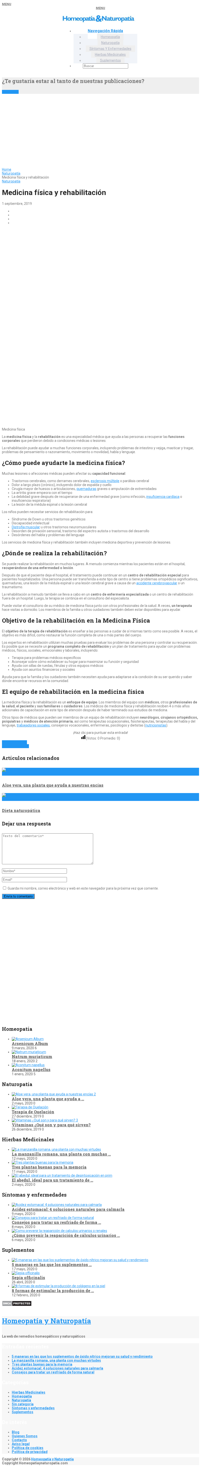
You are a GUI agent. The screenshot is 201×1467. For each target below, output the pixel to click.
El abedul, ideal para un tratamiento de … (52, 1180)
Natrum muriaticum (32, 1056)
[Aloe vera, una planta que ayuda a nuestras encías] (54, 1094)
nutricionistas (155, 725)
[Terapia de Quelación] (30, 1107)
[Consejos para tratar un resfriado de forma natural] (53, 1218)
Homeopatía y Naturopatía (46, 1320)
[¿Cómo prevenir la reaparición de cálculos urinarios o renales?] (59, 1231)
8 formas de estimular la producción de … (53, 1290)
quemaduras (86, 489)
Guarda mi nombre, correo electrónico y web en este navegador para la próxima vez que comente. (83, 888)
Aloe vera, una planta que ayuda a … (48, 1098)
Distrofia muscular (26, 527)
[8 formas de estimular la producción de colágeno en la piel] (58, 1286)
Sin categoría (23, 1404)
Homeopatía (110, 37)
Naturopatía (110, 43)
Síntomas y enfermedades (110, 49)
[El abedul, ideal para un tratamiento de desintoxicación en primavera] (62, 1175)
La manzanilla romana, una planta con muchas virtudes (56, 1360)
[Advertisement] (100, 130)
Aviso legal (21, 1444)
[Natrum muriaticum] (29, 1052)
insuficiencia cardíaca (162, 497)
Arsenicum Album (30, 1043)
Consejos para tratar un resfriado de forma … (56, 1222)
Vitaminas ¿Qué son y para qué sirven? (51, 1124)
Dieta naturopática (21, 810)
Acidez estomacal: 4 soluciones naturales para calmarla (68, 1209)
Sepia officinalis (28, 1277)
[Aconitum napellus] (28, 1065)
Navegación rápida (105, 30)
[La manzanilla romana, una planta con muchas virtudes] (56, 1149)
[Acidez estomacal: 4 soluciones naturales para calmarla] (57, 1205)
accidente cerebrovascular (156, 583)
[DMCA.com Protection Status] (17, 1305)
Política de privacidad (30, 1452)
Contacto (19, 1440)
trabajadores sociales (33, 725)
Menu (6, 4)
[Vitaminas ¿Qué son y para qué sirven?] (45, 1120)
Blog (15, 1432)
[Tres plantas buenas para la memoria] (42, 1162)
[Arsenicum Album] (28, 1039)
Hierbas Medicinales (110, 54)
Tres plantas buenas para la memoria (49, 1167)
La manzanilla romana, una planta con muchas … (61, 1154)
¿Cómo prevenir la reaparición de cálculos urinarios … (66, 1235)
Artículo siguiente (15, 746)
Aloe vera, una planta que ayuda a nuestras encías (52, 785)
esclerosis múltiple (105, 481)
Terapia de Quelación (33, 1111)
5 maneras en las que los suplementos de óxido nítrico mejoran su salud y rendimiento (82, 1356)
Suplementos (110, 60)
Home (6, 169)
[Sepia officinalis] (26, 1273)
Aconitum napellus (31, 1069)
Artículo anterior (14, 742)
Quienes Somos (25, 1436)
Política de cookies (27, 1448)
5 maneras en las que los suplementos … (52, 1264)
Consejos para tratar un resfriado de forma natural (53, 1372)
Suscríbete (10, 92)
